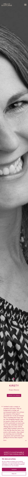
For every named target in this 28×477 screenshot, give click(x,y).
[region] (14, 466)
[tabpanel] (14, 423)
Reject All (14, 473)
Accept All (14, 469)
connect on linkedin (14, 395)
